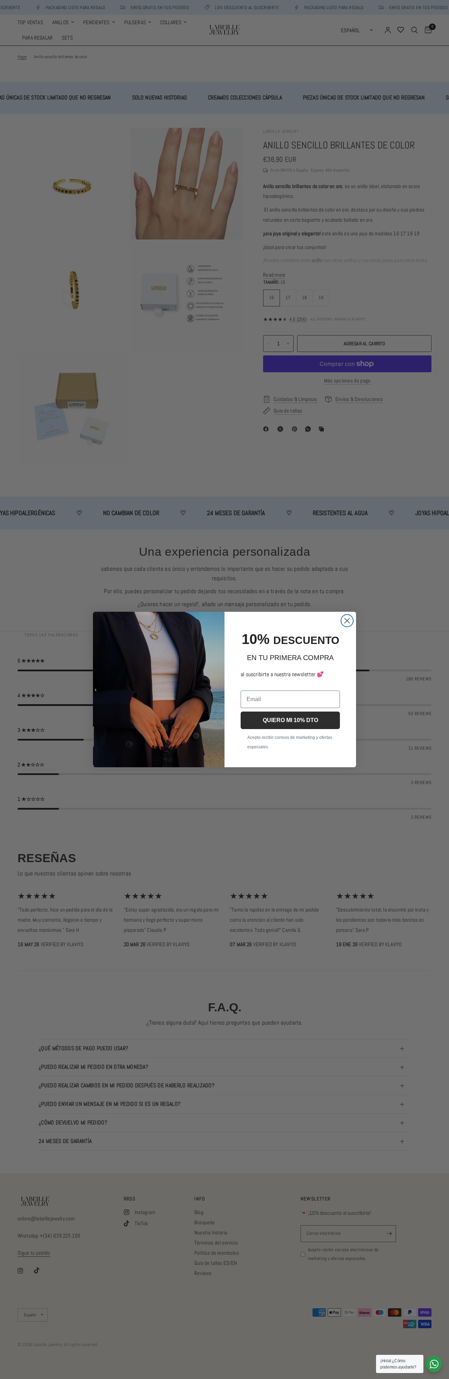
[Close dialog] (347, 621)
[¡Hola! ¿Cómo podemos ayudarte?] (434, 1364)
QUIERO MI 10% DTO (290, 720)
